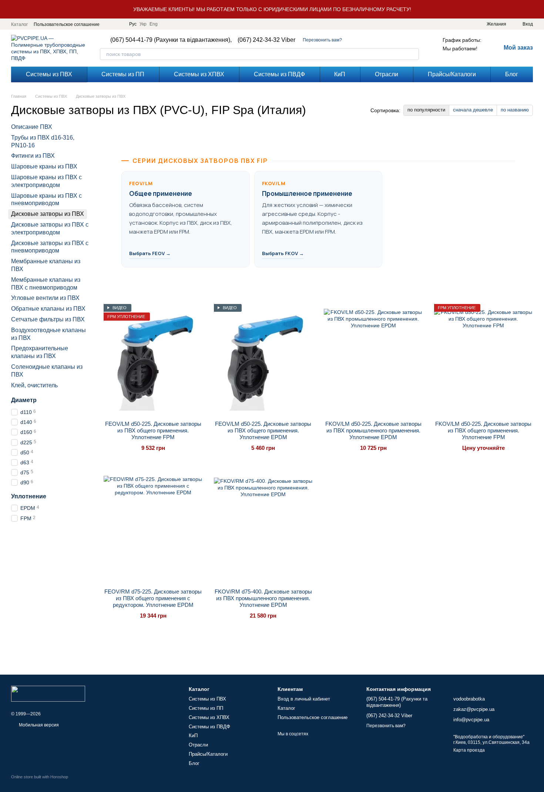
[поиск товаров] (413, 54)
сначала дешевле (473, 110)
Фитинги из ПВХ (33, 156)
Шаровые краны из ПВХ (44, 166)
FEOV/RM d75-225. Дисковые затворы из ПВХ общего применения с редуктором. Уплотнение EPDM (153, 598)
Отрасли (386, 74)
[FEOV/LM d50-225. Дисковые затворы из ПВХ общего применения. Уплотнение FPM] (153, 359)
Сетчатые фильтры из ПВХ (48, 319)
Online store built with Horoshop (39, 777)
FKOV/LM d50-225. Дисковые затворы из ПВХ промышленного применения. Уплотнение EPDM (373, 430)
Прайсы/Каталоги (452, 74)
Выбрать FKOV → (283, 253)
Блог (511, 74)
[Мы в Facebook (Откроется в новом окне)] (110, 24)
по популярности (426, 110)
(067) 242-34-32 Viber (266, 40)
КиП (339, 74)
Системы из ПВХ (49, 74)
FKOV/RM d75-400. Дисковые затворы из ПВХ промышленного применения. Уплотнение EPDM (263, 598)
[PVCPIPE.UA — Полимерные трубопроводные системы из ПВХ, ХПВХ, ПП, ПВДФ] (48, 693)
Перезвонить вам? (322, 40)
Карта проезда (469, 750)
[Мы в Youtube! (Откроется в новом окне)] (119, 24)
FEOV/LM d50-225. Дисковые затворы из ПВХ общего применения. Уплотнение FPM (153, 430)
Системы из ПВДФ (279, 74)
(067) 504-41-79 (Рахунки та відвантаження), (171, 40)
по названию (515, 110)
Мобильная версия (38, 725)
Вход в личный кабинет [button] (304, 699)
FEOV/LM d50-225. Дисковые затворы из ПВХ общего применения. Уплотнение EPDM (263, 430)
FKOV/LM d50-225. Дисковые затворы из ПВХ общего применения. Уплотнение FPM (483, 430)
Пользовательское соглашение (67, 24)
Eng (154, 24)
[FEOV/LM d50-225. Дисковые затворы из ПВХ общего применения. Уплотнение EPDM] (263, 359)
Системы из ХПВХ (199, 74)
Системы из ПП (122, 74)
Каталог (19, 24)
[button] (538, 9)
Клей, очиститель (34, 385)
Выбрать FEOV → (150, 253)
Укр (143, 24)
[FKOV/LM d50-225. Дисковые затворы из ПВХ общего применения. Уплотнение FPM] (483, 359)
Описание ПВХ (31, 127)
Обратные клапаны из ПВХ (48, 308)
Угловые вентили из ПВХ (45, 298)
